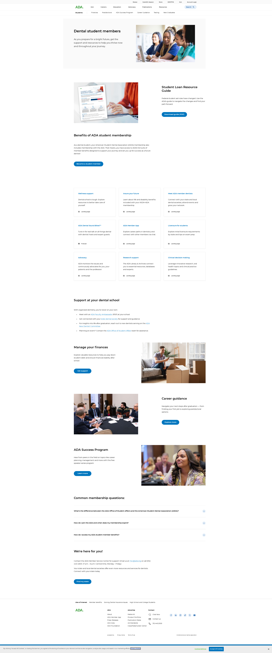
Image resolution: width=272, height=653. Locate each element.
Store (160, 2)
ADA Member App (131, 226)
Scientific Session (148, 2)
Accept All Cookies (216, 649)
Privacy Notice (121, 635)
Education (117, 7)
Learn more (83, 473)
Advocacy (132, 7)
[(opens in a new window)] (171, 617)
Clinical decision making (179, 258)
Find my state (83, 581)
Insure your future (131, 193)
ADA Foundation (113, 626)
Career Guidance (143, 12)
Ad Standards (133, 623)
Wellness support (85, 193)
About (109, 614)
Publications (147, 7)
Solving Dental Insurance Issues (116, 602)
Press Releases (112, 620)
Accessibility (110, 635)
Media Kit (131, 614)
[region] (136, 649)
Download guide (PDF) (174, 114)
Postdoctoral (107, 12)
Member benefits (95, 602)
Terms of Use (131, 635)
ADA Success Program (124, 12)
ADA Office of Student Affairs (119, 331)
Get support (82, 371)
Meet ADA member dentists (180, 193)
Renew (135, 2)
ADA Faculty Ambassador (101, 314)
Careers (103, 7)
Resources (163, 7)
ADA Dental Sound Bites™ (89, 226)
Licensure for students (178, 226)
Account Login (192, 2)
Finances (94, 12)
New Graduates (169, 12)
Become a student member (88, 164)
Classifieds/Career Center (136, 626)
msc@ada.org (135, 561)
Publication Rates (134, 620)
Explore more (170, 422)
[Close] (268, 649)
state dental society (109, 319)
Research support (131, 258)
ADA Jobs (111, 623)
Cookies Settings (200, 649)
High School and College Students (142, 602)
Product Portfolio (134, 617)
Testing (156, 12)
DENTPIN (171, 2)
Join (180, 2)
